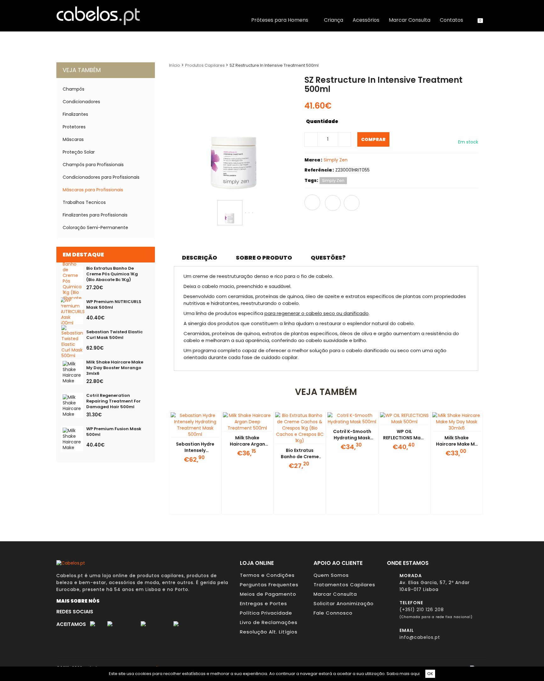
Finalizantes (75, 114)
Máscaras (73, 139)
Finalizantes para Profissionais (95, 215)
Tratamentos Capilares (344, 584)
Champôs (73, 89)
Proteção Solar (79, 152)
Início (174, 65)
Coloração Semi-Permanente (95, 227)
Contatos (451, 20)
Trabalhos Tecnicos (84, 202)
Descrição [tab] (199, 258)
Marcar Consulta (409, 20)
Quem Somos (331, 575)
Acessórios (366, 20)
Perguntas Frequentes (269, 584)
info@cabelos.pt (420, 637)
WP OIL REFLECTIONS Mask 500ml (404, 437)
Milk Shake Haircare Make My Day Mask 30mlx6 (456, 444)
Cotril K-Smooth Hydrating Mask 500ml (352, 437)
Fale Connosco (333, 613)
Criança (333, 20)
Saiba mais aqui (403, 674)
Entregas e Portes (263, 603)
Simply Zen (336, 160)
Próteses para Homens (281, 20)
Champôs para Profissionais (93, 164)
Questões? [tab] (328, 258)
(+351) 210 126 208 (422, 609)
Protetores (74, 127)
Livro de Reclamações (269, 622)
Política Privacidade (266, 613)
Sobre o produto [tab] (264, 258)
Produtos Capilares (205, 65)
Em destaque (83, 254)
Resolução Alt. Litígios (269, 631)
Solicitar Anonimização (344, 603)
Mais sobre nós (79, 601)
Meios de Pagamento (268, 594)
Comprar (373, 139)
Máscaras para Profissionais (93, 190)
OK (430, 674)
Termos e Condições (267, 575)
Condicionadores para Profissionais (101, 177)
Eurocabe (68, 589)
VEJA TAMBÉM (82, 70)
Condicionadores (81, 101)
